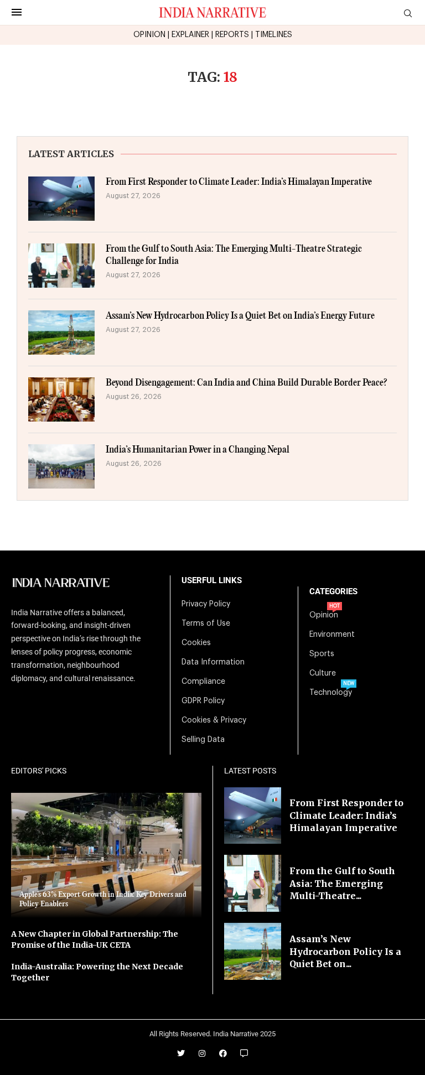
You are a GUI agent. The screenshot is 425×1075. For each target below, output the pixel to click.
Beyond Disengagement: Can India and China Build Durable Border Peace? (246, 383)
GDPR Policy (203, 701)
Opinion (323, 615)
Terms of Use (206, 623)
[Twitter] (181, 1053)
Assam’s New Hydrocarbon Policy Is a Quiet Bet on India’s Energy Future (240, 316)
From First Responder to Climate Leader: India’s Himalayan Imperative (239, 182)
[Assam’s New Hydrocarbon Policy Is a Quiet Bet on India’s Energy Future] (61, 332)
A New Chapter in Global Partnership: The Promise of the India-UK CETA (94, 939)
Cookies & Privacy (214, 720)
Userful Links (212, 581)
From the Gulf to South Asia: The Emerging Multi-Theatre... (342, 883)
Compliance (203, 681)
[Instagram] (202, 1053)
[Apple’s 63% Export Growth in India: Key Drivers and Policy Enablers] (106, 855)
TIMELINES (273, 35)
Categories (333, 592)
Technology (330, 693)
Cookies (196, 643)
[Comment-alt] (244, 1053)
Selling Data (203, 740)
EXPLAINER (190, 35)
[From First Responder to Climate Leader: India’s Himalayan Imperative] (61, 198)
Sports (321, 654)
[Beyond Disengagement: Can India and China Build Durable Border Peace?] (61, 399)
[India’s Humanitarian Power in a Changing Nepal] (61, 466)
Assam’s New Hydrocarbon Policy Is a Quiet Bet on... (345, 951)
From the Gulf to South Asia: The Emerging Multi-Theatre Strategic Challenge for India (234, 255)
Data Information (213, 662)
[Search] (407, 13)
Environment (332, 634)
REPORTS (232, 35)
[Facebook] (223, 1053)
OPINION (149, 35)
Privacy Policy (206, 604)
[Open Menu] (17, 12)
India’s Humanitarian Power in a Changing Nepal (197, 450)
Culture (322, 673)
